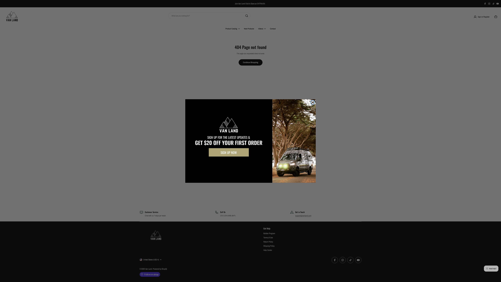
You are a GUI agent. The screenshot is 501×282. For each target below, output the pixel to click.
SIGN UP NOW (229, 152)
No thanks (229, 162)
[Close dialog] (313, 102)
